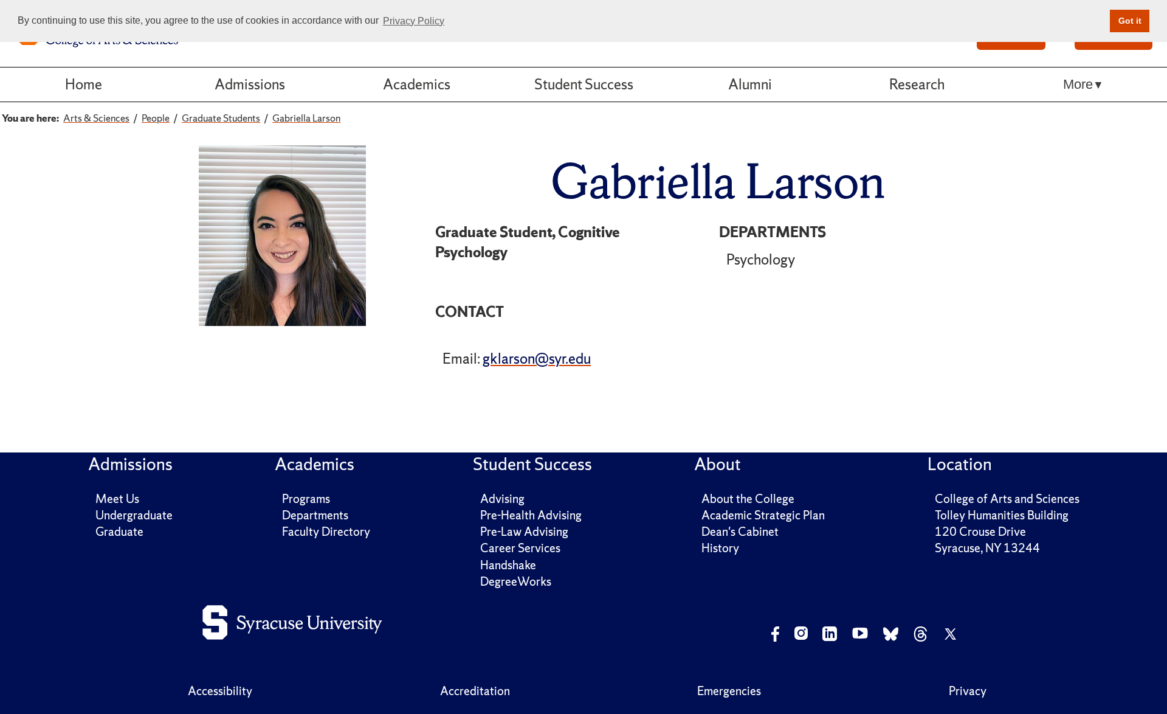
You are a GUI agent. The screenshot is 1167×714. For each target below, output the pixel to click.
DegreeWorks (515, 581)
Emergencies (729, 691)
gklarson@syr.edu (537, 358)
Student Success (583, 84)
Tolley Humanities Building (1002, 515)
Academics (416, 84)
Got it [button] (1129, 21)
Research (917, 84)
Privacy (967, 691)
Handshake (508, 565)
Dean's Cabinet (740, 531)
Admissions (250, 84)
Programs (306, 499)
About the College (747, 499)
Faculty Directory (326, 531)
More (1078, 84)
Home (83, 84)
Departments (315, 515)
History (720, 548)
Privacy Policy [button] (413, 21)
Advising (502, 499)
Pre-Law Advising (524, 531)
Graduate (119, 531)
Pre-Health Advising (531, 515)
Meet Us (117, 499)
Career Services (520, 548)
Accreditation (475, 691)
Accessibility (220, 691)
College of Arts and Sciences (1007, 499)
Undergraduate (134, 515)
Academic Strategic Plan (763, 515)
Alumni (750, 84)
